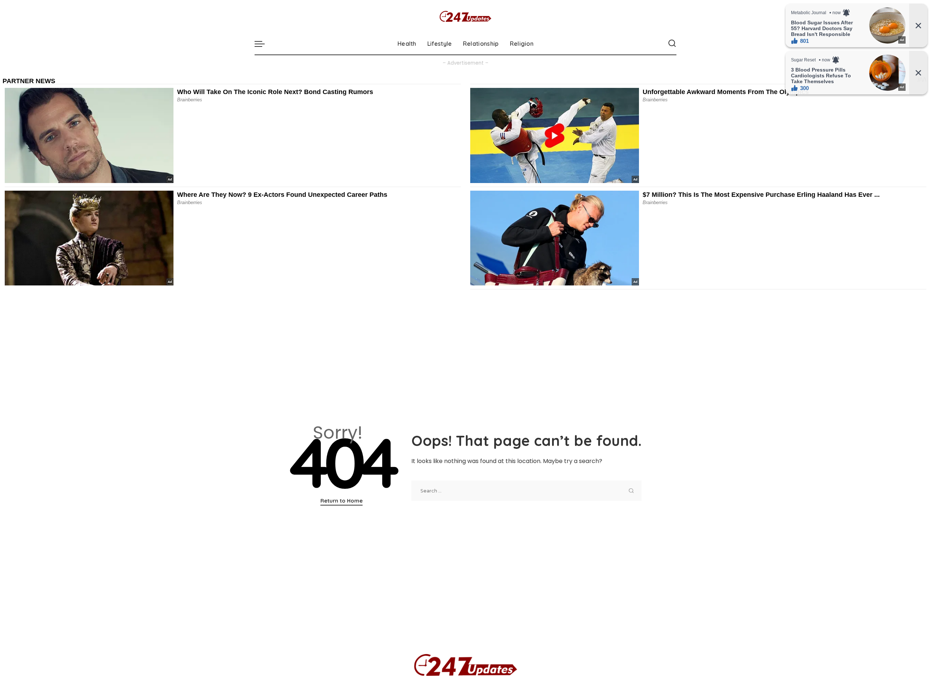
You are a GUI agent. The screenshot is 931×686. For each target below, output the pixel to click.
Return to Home (341, 500)
